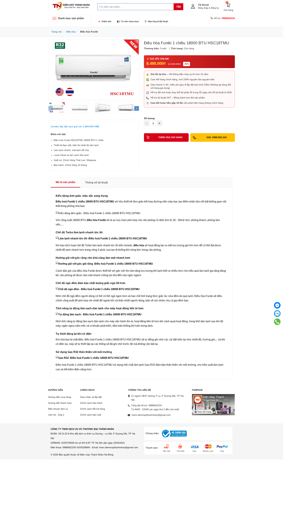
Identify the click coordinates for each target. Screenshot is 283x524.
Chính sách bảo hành (91, 403)
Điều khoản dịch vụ (58, 409)
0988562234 (155, 405)
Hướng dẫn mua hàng (59, 397)
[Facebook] (277, 305)
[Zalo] (277, 313)
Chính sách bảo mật (90, 414)
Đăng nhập (203, 8)
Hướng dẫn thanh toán (60, 403)
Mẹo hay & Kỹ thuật (158, 21)
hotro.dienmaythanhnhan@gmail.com (151, 415)
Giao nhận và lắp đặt (91, 397)
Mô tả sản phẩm (65, 182)
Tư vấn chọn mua (130, 21)
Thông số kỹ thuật (96, 182)
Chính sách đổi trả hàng (92, 409)
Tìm (178, 6)
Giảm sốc (106, 21)
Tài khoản (203, 4)
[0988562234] (277, 321)
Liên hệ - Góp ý (56, 414)
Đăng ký (215, 8)
